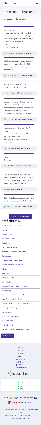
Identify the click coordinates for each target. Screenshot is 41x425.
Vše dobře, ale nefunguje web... (13, 260)
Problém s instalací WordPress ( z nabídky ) (17, 329)
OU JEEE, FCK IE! (7, 325)
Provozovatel (16, 418)
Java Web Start (7, 282)
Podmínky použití (11, 415)
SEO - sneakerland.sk (9, 247)
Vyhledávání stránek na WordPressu (15, 303)
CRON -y (5, 230)
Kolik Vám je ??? (7, 234)
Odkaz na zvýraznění (9, 238)
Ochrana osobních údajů (27, 415)
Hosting (20, 347)
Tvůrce (20, 353)
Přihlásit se (21, 365)
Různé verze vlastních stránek (12, 264)
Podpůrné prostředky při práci (12, 299)
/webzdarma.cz (20, 367)
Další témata (7, 335)
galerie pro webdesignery (11, 307)
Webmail (26, 418)
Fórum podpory (7, 19)
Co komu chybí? (7, 312)
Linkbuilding (6, 290)
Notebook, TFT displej (10, 316)
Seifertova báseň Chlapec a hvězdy (14, 251)
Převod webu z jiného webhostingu (14, 295)
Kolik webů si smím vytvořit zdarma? (15, 286)
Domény (21, 350)
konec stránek (7, 256)
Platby (4, 269)
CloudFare (6, 273)
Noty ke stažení (7, 320)
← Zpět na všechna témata (20, 216)
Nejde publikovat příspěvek (11, 225)
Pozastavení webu (8, 277)
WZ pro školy (20, 359)
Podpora (21, 356)
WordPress (6, 243)
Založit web (20, 362)
